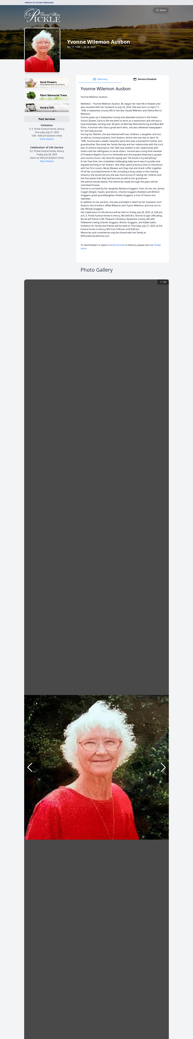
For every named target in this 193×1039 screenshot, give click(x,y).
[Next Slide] (163, 767)
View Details (47, 139)
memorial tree (116, 245)
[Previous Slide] (29, 767)
